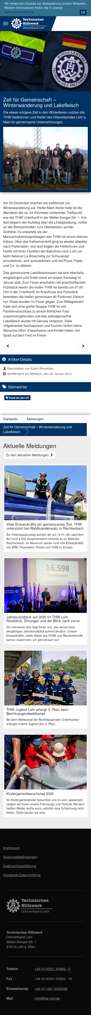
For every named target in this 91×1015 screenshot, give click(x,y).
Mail (9, 998)
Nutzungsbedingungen (20, 856)
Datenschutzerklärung (19, 865)
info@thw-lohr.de (47, 998)
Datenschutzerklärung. (19, 12)
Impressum (11, 847)
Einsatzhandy (17, 988)
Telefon (12, 968)
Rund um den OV (18, 398)
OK (83, 12)
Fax (9, 978)
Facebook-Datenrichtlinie (22, 875)
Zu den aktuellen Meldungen (28, 454)
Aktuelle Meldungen (29, 445)
